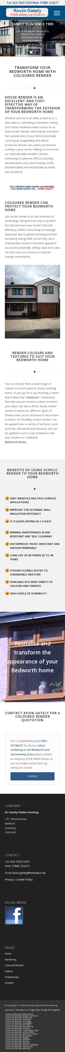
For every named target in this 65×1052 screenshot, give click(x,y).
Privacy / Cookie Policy (19, 879)
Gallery (9, 971)
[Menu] (55, 13)
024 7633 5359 (22, 3)
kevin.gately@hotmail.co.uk (29, 873)
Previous (3, 38)
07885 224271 (49, 3)
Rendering (10, 959)
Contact (9, 982)
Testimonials (12, 977)
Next (62, 38)
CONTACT (32, 51)
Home (8, 953)
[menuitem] (19, 1014)
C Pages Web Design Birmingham (44, 1009)
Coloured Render (14, 965)
